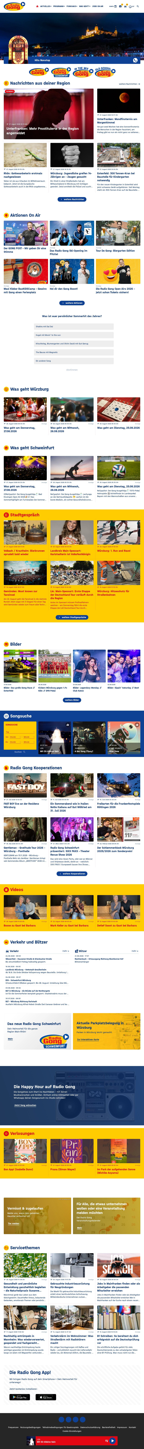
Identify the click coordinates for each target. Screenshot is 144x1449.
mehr (65, 951)
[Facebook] (61, 1419)
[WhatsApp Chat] (135, 60)
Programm (58, 6)
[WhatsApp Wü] (82, 1419)
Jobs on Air (97, 6)
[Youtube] (75, 1419)
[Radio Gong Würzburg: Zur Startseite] (14, 6)
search (137, 6)
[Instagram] (68, 1419)
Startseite (37, 6)
